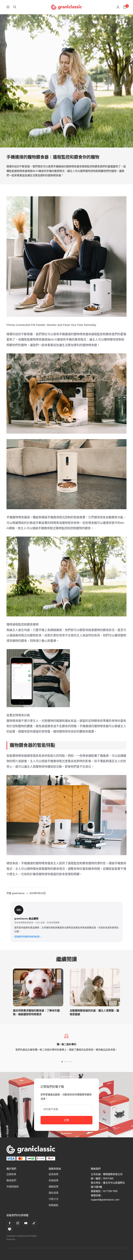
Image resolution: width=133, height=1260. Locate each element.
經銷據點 (53, 1205)
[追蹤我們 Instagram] (18, 1223)
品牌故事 (11, 1174)
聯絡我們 (11, 1180)
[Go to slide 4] (70, 1061)
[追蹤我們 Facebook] (9, 1223)
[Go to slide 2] (65, 1061)
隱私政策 (53, 1192)
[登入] (117, 7)
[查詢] (14, 7)
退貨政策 (53, 1174)
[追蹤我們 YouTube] (26, 1223)
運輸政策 (53, 1186)
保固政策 (53, 1180)
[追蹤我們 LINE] (9, 1229)
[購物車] (125, 7)
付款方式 (53, 1199)
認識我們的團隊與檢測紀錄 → (28, 936)
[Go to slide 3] (67, 1061)
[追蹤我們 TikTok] (34, 1223)
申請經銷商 (12, 1186)
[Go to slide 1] (62, 1061)
